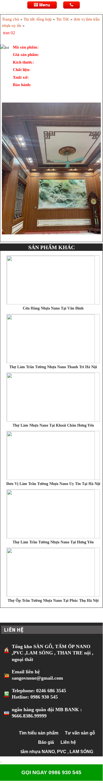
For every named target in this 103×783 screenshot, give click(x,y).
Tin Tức (62, 19)
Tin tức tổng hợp (38, 19)
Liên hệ (68, 742)
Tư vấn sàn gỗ (80, 733)
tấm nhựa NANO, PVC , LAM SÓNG (57, 751)
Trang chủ (10, 19)
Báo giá (46, 742)
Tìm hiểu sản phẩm (38, 733)
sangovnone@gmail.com (37, 678)
